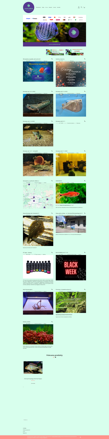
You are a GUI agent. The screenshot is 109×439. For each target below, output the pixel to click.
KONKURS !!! (59, 181)
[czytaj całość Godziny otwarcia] (85, 59)
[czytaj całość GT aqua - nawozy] (52, 253)
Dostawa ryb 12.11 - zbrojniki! (30, 151)
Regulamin (25, 433)
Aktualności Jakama (38, 60)
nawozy (39, 254)
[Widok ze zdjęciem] (53, 357)
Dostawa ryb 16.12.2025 (29, 91)
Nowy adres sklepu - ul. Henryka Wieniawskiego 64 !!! (69, 213)
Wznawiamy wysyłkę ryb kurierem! (31, 59)
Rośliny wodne (26, 321)
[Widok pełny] (55, 357)
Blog (68, 182)
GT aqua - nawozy (27, 252)
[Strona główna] (29, 7)
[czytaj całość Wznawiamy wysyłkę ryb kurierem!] (52, 59)
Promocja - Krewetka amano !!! (63, 289)
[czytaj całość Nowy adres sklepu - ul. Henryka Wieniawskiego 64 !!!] (85, 213)
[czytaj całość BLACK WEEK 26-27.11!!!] (85, 253)
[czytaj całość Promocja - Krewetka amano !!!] (85, 289)
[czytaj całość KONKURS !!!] (85, 181)
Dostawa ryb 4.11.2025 (61, 151)
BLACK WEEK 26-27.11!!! (62, 252)
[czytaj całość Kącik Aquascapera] (52, 289)
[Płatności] (54, 18)
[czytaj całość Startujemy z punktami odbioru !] (52, 181)
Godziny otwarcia (60, 59)
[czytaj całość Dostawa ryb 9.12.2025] (85, 91)
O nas (24, 431)
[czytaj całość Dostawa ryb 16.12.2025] (52, 91)
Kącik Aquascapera (27, 289)
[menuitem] (38, 7)
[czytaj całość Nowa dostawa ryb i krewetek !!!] (52, 213)
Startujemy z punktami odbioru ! (31, 181)
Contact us (25, 419)
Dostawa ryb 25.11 (60, 121)
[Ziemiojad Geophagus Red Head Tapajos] (33, 369)
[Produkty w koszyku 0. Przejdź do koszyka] (84, 8)
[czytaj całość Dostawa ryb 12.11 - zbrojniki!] (52, 151)
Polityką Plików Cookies (56, 436)
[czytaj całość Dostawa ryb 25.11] (85, 121)
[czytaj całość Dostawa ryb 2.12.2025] (52, 121)
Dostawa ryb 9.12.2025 (61, 91)
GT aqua (36, 254)
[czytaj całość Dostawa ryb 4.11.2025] (85, 151)
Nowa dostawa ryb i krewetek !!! (31, 213)
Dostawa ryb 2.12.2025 (29, 121)
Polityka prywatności (26, 430)
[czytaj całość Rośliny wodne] (52, 322)
